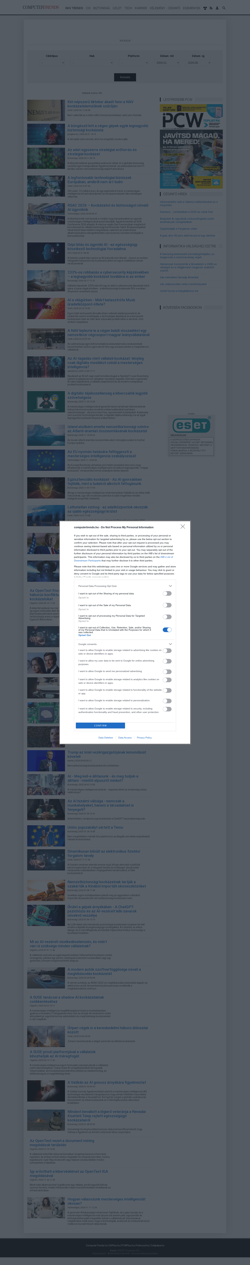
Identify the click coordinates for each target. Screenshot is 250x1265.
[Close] (184, 527)
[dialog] (125, 632)
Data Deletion (105, 737)
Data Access (125, 737)
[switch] (167, 593)
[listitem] (125, 586)
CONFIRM (100, 725)
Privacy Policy (144, 737)
